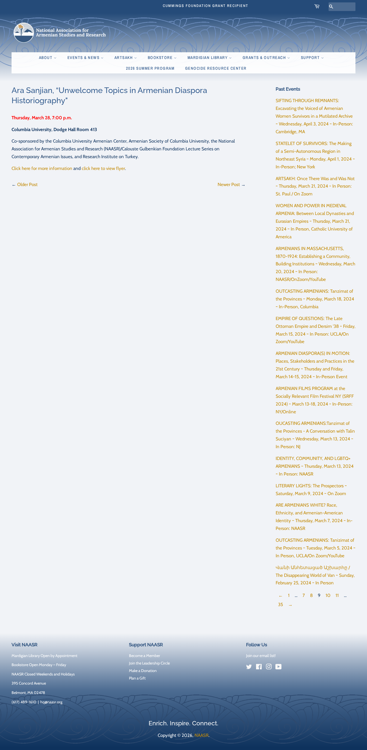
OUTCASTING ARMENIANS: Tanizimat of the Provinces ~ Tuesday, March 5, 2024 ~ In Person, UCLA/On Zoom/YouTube (315, 547)
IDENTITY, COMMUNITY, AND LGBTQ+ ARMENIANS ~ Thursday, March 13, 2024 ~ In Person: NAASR (315, 466)
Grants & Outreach (265, 57)
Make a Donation (143, 670)
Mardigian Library (208, 57)
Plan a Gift (137, 678)
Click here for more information (42, 168)
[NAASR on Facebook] (259, 667)
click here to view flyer (103, 168)
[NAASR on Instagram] (269, 667)
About (46, 57)
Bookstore (161, 57)
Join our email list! (261, 655)
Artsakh (124, 57)
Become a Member (144, 655)
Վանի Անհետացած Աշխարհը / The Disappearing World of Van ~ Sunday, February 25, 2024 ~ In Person (315, 575)
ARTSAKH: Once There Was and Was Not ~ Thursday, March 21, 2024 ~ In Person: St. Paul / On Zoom (315, 186)
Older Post (27, 184)
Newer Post (229, 184)
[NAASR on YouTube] (278, 667)
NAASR (201, 735)
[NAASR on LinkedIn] (288, 667)
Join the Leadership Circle (149, 663)
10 (328, 595)
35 (280, 604)
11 (337, 595)
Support (311, 57)
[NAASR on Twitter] (249, 667)
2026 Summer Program (150, 68)
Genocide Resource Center (216, 68)
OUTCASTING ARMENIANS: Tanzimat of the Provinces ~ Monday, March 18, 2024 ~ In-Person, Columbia (315, 298)
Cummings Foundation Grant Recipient (205, 5)
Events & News (84, 57)
